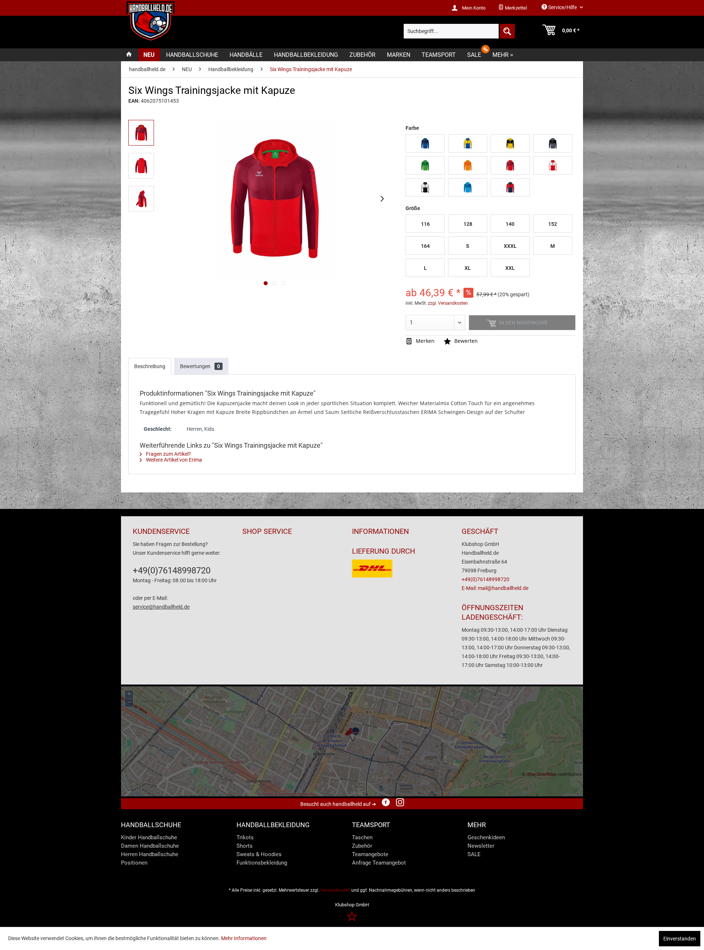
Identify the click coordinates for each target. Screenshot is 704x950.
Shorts (244, 846)
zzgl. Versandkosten (448, 303)
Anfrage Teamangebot (379, 862)
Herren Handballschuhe (149, 854)
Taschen (362, 837)
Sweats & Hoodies (259, 854)
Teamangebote (370, 854)
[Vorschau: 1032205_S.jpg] (141, 199)
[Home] (129, 54)
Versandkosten (335, 890)
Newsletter (480, 846)
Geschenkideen (486, 837)
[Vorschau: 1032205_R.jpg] (141, 166)
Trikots (245, 837)
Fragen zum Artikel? (168, 454)
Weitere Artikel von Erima (173, 460)
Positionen (134, 862)
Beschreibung (149, 366)
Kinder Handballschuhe (149, 837)
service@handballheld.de (161, 607)
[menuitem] (512, 8)
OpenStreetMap (541, 774)
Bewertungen (200, 366)
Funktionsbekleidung (261, 862)
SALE (474, 854)
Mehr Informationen (244, 938)
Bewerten (465, 340)
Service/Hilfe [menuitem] (562, 7)
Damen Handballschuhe (150, 846)
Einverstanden (679, 939)
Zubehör (362, 846)
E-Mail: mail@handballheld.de (495, 588)
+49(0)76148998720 (171, 570)
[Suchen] (507, 31)
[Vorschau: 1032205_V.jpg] (141, 133)
